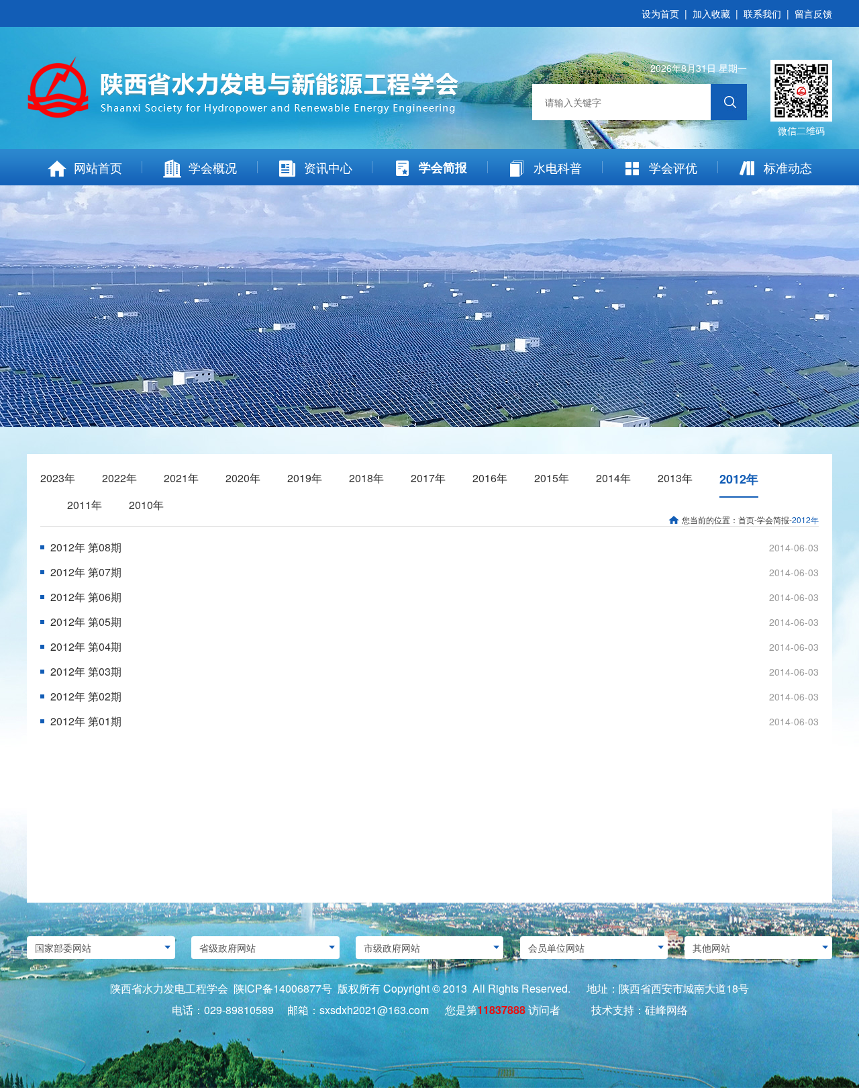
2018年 (366, 478)
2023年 (57, 478)
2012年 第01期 (85, 721)
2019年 (304, 478)
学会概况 (213, 167)
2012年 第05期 (85, 621)
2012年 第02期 (85, 696)
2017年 (428, 478)
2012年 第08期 (85, 547)
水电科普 (558, 167)
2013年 (675, 478)
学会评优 (673, 167)
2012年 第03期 (85, 671)
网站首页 (98, 167)
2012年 (738, 479)
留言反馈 (813, 13)
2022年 (119, 478)
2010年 (146, 504)
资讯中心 (328, 167)
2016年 (489, 478)
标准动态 (788, 167)
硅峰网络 (666, 1009)
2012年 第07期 (85, 572)
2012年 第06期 (85, 596)
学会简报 (443, 167)
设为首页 (660, 13)
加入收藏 (711, 13)
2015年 (551, 478)
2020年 (242, 478)
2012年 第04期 (85, 646)
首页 (746, 519)
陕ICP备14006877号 (283, 988)
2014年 (613, 478)
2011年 (84, 504)
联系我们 (762, 13)
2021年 (181, 478)
